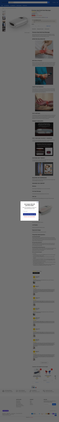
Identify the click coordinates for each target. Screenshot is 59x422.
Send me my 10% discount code (29, 214)
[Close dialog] (37, 202)
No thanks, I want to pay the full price (29, 216)
